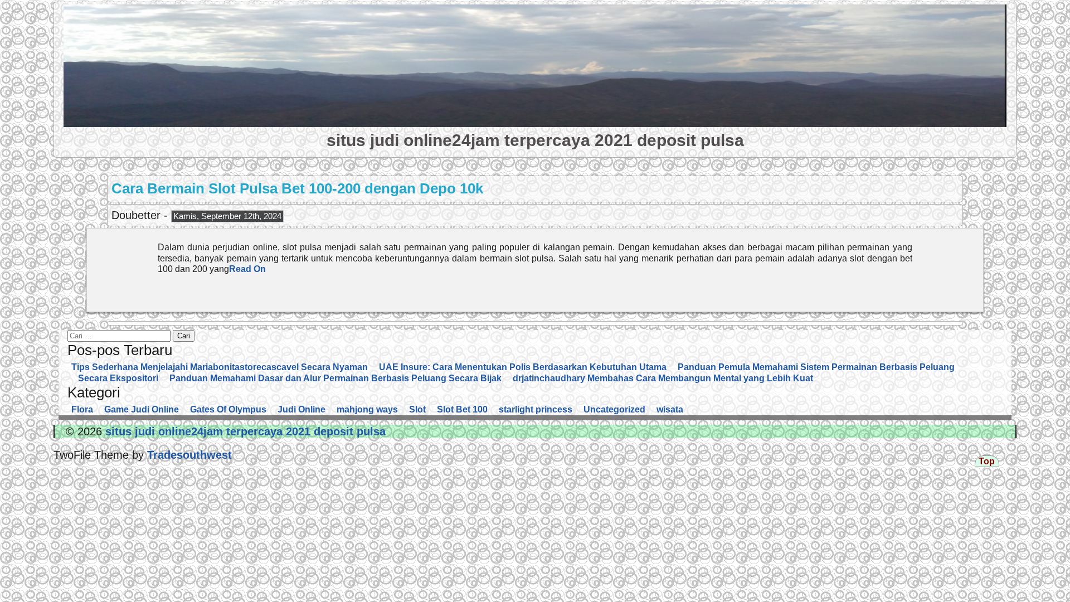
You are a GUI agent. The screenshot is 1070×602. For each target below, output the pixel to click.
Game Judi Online (141, 409)
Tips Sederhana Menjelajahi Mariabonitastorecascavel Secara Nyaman (219, 367)
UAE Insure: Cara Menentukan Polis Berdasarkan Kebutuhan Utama (523, 367)
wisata (669, 409)
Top (987, 461)
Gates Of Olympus (228, 409)
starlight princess (535, 409)
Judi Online (301, 409)
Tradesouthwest (188, 455)
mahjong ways (367, 409)
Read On (247, 269)
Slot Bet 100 (462, 409)
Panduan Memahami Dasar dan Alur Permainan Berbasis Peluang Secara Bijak (335, 378)
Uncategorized (614, 409)
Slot (417, 409)
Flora (82, 409)
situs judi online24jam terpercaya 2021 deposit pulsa (535, 139)
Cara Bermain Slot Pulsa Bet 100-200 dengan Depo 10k (297, 188)
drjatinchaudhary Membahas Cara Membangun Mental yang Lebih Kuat (663, 378)
